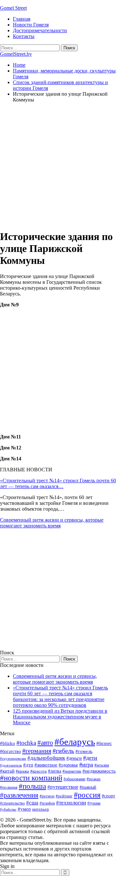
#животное (45, 764)
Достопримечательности (40, 30)
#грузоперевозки (13, 758)
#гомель (83, 751)
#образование (74, 779)
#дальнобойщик (46, 758)
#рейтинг (64, 796)
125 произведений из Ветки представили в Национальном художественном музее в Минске (60, 716)
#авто (45, 742)
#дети (90, 758)
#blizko (7, 743)
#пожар (94, 778)
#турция (94, 803)
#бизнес (104, 743)
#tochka (26, 742)
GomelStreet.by (16, 54)
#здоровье (68, 765)
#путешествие (62, 787)
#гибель (63, 750)
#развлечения (19, 795)
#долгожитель (11, 765)
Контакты (23, 36)
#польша (32, 786)
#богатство (10, 751)
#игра (86, 764)
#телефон (47, 803)
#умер (24, 809)
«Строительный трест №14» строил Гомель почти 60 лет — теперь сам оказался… (58, 483)
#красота (38, 771)
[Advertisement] (58, 166)
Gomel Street (13, 8)
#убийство (8, 809)
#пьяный (88, 787)
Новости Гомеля (31, 24)
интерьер (40, 809)
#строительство (12, 803)
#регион (47, 796)
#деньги (74, 758)
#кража (22, 771)
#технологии (71, 803)
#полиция (8, 787)
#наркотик (72, 771)
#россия (87, 795)
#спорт (108, 795)
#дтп (28, 764)
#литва (54, 771)
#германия (36, 750)
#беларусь (74, 741)
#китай (7, 771)
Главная (21, 19)
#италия (101, 765)
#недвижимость (99, 771)
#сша (32, 802)
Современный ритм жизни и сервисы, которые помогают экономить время (51, 522)
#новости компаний (31, 778)
